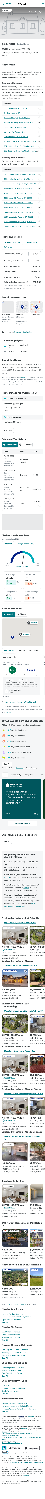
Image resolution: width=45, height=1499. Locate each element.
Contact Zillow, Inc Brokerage (12, 1443)
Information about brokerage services (17, 1437)
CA (9, 1305)
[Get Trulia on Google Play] (32, 1448)
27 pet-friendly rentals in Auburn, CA (20, 923)
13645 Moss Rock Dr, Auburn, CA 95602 (20, 226)
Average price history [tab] (25, 543)
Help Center (7, 1483)
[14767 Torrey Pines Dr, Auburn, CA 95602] (15, 1238)
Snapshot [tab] (8, 544)
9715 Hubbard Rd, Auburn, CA (16, 137)
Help (16, 1460)
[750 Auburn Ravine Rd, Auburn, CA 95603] (15, 1023)
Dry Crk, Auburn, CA (12, 113)
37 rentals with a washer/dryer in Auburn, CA (23, 1094)
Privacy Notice (23, 1460)
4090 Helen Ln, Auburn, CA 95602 (18, 179)
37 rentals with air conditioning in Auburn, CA (23, 1011)
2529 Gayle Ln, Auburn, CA (15, 127)
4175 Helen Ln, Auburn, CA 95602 (18, 207)
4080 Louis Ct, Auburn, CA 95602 (18, 193)
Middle (22, 650)
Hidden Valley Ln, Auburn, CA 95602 (19, 212)
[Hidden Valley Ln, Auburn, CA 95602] (15, 1277)
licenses (24, 1428)
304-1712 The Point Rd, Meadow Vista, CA (21, 141)
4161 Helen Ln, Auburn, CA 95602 (18, 188)
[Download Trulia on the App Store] (15, 1448)
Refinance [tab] (8, 247)
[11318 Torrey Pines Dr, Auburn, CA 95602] (15, 1151)
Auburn (7, 877)
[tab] (10, 444)
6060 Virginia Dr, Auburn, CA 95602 (18, 217)
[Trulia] (4, 1448)
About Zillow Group (18, 1457)
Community (16, 775)
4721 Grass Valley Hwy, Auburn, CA (18, 122)
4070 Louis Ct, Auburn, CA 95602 (18, 198)
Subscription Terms (7, 1460)
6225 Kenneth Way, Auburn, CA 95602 (20, 184)
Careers (4, 1459)
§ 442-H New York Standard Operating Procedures (17, 1433)
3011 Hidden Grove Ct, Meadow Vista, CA (21, 146)
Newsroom (11, 1459)
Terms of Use (31, 1459)
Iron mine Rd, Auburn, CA (14, 132)
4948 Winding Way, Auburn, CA (17, 118)
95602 (23, 377)
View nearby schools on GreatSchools (21, 702)
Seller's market (22, 566)
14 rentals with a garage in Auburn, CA (20, 965)
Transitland (30, 1416)
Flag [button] (36, 814)
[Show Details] (39, 108)
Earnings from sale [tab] (12, 242)
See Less (9, 430)
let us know (25, 1475)
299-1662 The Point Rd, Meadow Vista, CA (21, 151)
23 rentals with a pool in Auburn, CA (19, 1051)
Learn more (9, 712)
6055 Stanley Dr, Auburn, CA (15, 108)
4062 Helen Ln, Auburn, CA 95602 (18, 203)
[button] (43, 3)
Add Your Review (22, 823)
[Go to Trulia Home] (22, 3)
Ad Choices (32, 1460)
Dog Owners (30, 775)
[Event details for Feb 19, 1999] (39, 505)
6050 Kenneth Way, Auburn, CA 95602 (20, 222)
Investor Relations (21, 1459)
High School (34, 650)
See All (8, 764)
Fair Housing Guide (31, 1457)
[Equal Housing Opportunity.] (28, 1481)
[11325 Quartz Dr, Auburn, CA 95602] (15, 935)
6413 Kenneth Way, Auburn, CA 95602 (20, 174)
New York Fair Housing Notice (10, 1435)
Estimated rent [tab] (30, 242)
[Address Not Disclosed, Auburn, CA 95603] (15, 978)
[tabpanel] (22, 270)
